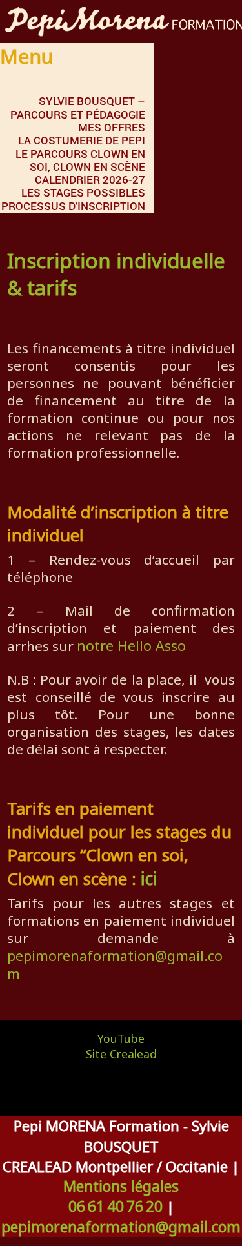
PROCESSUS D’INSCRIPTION (73, 206)
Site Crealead (121, 1054)
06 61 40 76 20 (115, 1206)
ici (149, 878)
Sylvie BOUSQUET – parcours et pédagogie (77, 107)
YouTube (121, 1038)
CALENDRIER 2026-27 (90, 179)
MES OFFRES (111, 127)
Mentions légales (121, 1186)
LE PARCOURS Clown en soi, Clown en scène (80, 160)
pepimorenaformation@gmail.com (115, 964)
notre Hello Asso (131, 645)
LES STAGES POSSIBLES (83, 192)
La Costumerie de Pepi (81, 140)
